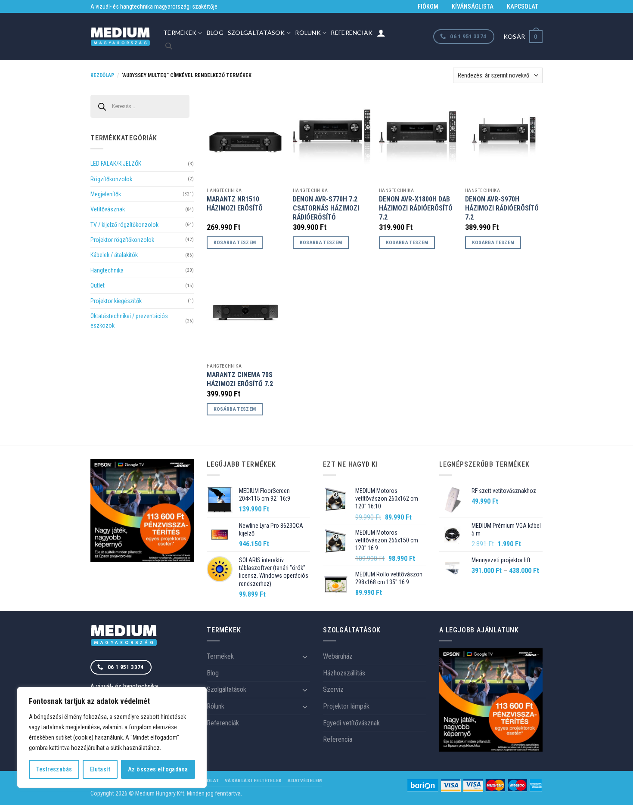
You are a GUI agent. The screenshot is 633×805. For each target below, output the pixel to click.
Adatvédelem (305, 780)
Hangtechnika (107, 270)
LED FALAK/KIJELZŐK (115, 163)
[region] (112, 737)
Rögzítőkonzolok (111, 179)
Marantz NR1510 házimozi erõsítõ (235, 203)
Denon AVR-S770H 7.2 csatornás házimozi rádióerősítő (326, 208)
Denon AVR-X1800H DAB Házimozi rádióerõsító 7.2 (416, 208)
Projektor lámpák (346, 706)
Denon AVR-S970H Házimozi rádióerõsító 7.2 (502, 208)
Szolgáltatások (256, 32)
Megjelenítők (105, 194)
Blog (215, 32)
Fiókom (428, 6)
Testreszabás (54, 769)
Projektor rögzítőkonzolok (122, 239)
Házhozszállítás (344, 673)
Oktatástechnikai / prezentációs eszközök (129, 321)
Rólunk (308, 32)
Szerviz (333, 689)
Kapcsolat (522, 6)
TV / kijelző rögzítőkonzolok (124, 224)
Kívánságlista (472, 6)
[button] (523, 36)
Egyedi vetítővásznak (351, 723)
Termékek (179, 32)
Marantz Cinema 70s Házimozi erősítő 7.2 (240, 379)
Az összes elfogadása (158, 769)
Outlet (97, 285)
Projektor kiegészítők (116, 300)
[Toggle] (305, 656)
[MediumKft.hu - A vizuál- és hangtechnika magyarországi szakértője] (120, 36)
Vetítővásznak (107, 209)
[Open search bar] (168, 46)
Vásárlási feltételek (253, 780)
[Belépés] (381, 32)
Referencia (337, 739)
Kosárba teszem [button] (235, 242)
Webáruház (338, 656)
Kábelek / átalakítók (114, 254)
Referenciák (351, 32)
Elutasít (100, 769)
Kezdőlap (102, 75)
